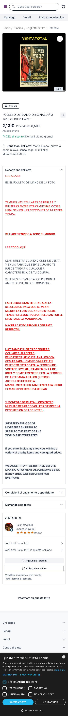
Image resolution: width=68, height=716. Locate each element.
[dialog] (34, 684)
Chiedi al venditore (36, 568)
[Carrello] (63, 6)
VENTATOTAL (13, 518)
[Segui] (60, 39)
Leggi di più (59, 669)
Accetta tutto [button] (18, 702)
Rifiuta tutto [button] (50, 702)
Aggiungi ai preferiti (36, 560)
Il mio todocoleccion (51, 17)
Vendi (27, 17)
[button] (34, 170)
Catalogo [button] (10, 17)
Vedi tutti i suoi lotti (17, 543)
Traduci (13, 106)
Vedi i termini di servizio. (18, 578)
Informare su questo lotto (34, 598)
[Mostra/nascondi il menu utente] (4, 6)
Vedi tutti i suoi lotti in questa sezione (28, 550)
